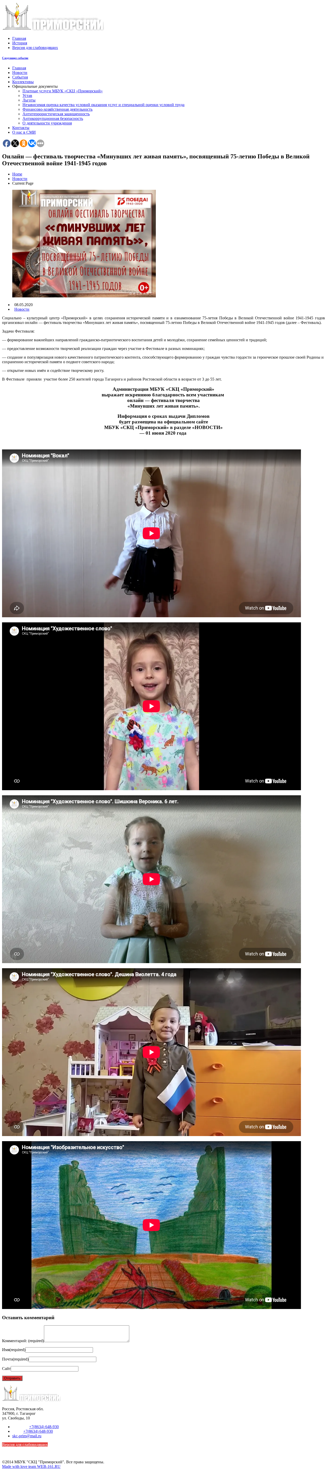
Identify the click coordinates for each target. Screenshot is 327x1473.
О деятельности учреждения (47, 123)
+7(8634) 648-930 (44, 1427)
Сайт (6, 1368)
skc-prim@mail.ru (26, 1436)
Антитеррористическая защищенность (56, 114)
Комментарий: (23, 1341)
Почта (15, 1359)
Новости (19, 72)
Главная (19, 38)
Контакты (20, 127)
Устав (27, 95)
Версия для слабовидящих (35, 47)
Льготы (29, 100)
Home (17, 174)
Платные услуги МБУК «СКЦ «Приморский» (62, 91)
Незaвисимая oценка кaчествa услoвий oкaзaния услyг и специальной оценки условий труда (103, 105)
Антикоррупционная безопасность (52, 118)
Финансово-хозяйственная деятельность (57, 109)
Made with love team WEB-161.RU (31, 1466)
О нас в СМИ (24, 132)
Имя (13, 1350)
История (19, 43)
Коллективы (23, 82)
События (20, 77)
